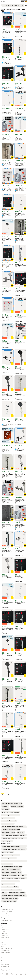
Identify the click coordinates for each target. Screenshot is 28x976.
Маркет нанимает (5, 964)
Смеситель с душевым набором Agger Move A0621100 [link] (7, 59)
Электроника (4, 933)
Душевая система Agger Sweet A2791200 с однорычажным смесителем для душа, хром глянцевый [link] (7, 110)
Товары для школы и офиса (7, 948)
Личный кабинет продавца (7, 909)
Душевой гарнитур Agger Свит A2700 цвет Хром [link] (20, 136)
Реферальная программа (6, 920)
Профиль (25, 974)
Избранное (16, 974)
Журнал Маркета (5, 966)
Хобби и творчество (5, 942)
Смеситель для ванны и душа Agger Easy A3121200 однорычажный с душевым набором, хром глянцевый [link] (20, 447)
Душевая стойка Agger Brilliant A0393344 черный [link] (7, 317)
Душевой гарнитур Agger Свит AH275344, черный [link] (7, 681)
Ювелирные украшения (6, 957)
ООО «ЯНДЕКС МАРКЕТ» (10, 969)
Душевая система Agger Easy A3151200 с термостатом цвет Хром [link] (20, 32)
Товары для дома (5, 937)
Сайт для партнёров (5, 914)
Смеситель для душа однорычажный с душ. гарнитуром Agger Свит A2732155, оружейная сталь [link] (20, 500)
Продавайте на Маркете (6, 911)
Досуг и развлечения (5, 925)
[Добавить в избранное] (12, 13)
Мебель (2, 927)
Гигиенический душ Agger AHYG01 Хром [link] (19, 655)
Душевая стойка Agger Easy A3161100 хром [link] (20, 603)
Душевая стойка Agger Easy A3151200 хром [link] (20, 784)
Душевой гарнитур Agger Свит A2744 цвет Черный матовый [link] (7, 706)
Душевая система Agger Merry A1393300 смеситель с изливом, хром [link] (7, 265)
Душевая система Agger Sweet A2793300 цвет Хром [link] (20, 758)
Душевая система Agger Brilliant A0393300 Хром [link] (7, 629)
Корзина (21, 974)
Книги (2, 946)
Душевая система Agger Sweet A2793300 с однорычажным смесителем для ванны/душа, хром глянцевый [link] (20, 732)
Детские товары (4, 956)
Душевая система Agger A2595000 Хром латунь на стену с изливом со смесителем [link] (7, 784)
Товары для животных (6, 952)
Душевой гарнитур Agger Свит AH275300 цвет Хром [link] (20, 474)
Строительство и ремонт (6, 954)
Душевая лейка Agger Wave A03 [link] (20, 343)
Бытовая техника (5, 929)
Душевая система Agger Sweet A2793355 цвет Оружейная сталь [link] (20, 110)
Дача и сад (3, 944)
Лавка (11, 974)
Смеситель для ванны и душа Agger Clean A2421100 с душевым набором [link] (7, 214)
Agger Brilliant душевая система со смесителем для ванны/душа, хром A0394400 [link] (20, 214)
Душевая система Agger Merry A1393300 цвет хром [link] (20, 59)
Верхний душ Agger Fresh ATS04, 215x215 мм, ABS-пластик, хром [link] (20, 188)
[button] (26, 5)
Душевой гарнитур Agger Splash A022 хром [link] (20, 265)
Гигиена (3, 931)
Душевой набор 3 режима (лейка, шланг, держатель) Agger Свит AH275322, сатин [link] (20, 421)
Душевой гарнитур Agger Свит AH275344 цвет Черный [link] (7, 395)
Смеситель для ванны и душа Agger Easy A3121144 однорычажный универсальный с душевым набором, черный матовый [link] (7, 369)
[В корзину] (12, 26)
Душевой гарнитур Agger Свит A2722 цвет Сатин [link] (20, 395)
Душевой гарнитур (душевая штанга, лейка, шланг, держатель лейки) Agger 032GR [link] (7, 85)
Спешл (7, 974)
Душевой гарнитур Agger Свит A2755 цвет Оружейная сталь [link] (7, 474)
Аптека (2, 939)
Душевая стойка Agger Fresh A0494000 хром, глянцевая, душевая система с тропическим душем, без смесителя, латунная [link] (20, 681)
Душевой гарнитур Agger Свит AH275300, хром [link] (7, 577)
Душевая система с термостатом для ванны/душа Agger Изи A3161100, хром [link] (7, 525)
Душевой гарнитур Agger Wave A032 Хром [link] (20, 577)
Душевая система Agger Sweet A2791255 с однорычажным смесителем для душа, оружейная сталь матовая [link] (20, 163)
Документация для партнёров (7, 913)
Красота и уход (4, 940)
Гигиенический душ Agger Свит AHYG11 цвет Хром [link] (7, 343)
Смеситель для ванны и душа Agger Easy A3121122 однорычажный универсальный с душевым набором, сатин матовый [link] (20, 551)
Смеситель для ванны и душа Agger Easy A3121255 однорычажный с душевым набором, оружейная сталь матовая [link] (7, 291)
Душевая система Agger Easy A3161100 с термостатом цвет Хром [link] (7, 603)
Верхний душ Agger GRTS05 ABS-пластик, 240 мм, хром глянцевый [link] (20, 525)
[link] (12, 803)
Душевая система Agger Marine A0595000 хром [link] (7, 758)
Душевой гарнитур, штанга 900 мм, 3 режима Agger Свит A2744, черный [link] (19, 239)
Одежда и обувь (4, 935)
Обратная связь (4, 962)
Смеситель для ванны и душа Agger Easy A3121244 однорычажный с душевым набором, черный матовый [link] (20, 85)
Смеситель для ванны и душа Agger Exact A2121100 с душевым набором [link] (7, 32)
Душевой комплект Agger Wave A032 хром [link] (7, 421)
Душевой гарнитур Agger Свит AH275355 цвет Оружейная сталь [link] (20, 369)
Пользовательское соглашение (7, 960)
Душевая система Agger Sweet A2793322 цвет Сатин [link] (20, 317)
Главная (2, 974)
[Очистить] (22, 5)
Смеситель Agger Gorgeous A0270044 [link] (6, 188)
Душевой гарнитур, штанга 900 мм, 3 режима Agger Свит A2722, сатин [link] (6, 163)
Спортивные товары (5, 950)
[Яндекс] (11, 971)
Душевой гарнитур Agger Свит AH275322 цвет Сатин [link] (7, 239)
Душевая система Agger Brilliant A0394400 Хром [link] (7, 447)
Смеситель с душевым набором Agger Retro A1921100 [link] (20, 291)
